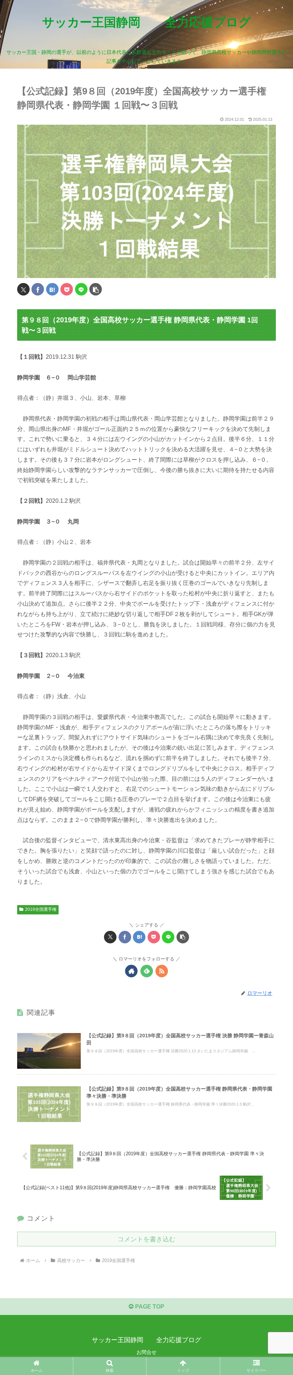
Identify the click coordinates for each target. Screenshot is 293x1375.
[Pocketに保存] (66, 289)
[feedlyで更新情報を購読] (146, 971)
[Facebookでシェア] (37, 289)
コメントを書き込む (146, 1239)
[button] (95, 289)
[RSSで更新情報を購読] (161, 971)
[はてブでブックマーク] (52, 289)
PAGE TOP (149, 1307)
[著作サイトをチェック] (131, 971)
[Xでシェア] (23, 289)
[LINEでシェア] (81, 289)
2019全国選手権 (40, 909)
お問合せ (146, 1352)
